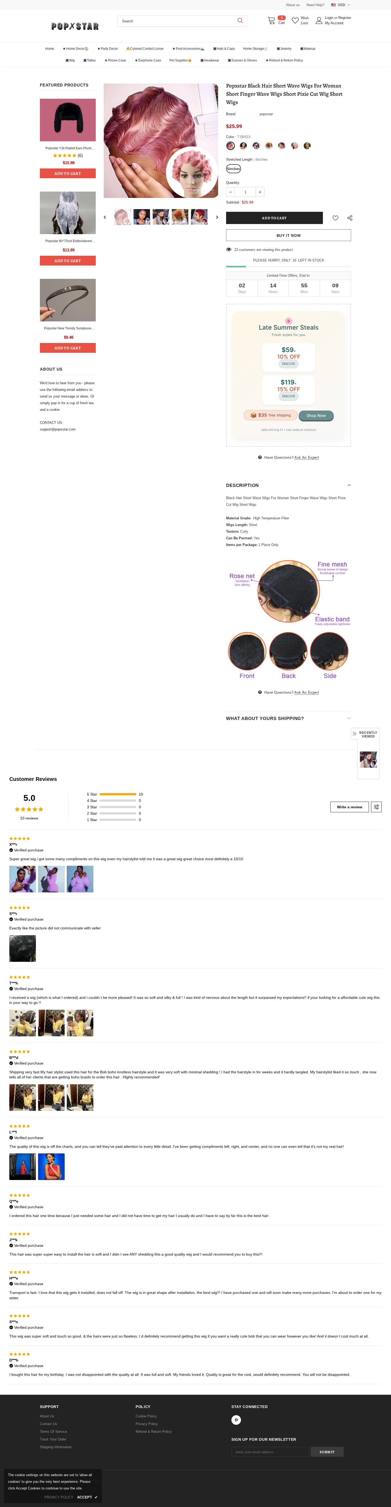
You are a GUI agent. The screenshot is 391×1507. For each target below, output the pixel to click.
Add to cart (68, 173)
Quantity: (233, 183)
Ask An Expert (306, 457)
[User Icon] (319, 20)
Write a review (349, 807)
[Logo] (74, 26)
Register (344, 18)
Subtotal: (233, 202)
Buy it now (289, 235)
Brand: (231, 114)
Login (329, 18)
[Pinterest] (236, 1420)
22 (236, 250)
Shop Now (316, 415)
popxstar (266, 114)
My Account (334, 23)
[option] (161, 141)
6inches (233, 169)
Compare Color (202, 190)
